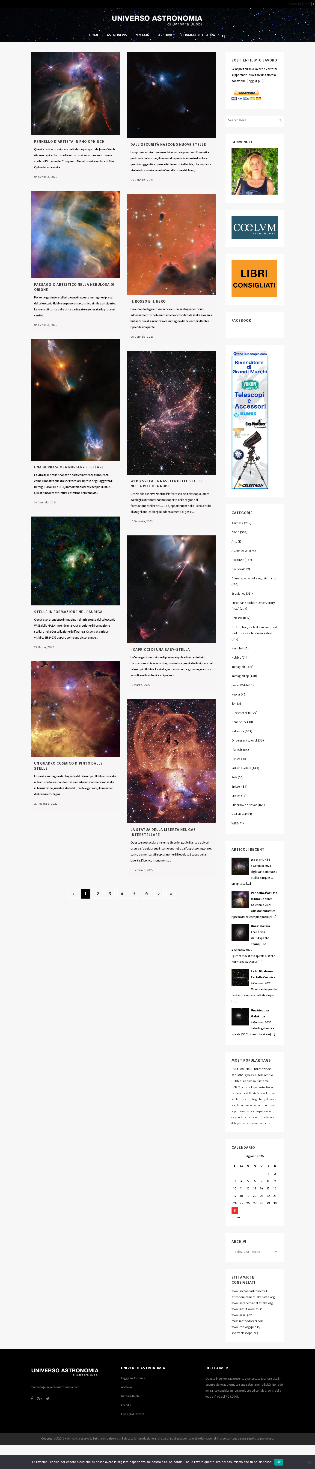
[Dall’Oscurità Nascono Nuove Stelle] (171, 95)
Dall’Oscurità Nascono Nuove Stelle (168, 145)
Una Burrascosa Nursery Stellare (69, 467)
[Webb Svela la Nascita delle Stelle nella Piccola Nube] (171, 413)
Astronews (239, 550)
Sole (234, 777)
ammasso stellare (251, 1105)
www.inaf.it (239, 1309)
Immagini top (240, 676)
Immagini (238, 667)
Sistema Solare (241, 768)
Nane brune (239, 722)
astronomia (242, 1068)
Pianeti (236, 749)
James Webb (240, 685)
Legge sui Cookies (133, 1378)
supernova (252, 1123)
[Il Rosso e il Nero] (171, 244)
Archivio (126, 1387)
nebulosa (249, 1081)
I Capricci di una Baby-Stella (160, 650)
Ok (279, 1462)
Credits (126, 1405)
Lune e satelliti (241, 713)
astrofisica (266, 1087)
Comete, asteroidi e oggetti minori (254, 578)
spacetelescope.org (245, 1333)
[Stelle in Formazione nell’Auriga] (75, 561)
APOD (236, 532)
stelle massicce (253, 1117)
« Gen (236, 1217)
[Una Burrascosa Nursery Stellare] (75, 400)
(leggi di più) (255, 81)
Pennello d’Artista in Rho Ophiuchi (70, 142)
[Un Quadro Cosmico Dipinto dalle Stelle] (75, 709)
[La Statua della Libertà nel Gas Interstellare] (171, 761)
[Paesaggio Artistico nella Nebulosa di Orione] (75, 234)
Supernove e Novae (244, 805)
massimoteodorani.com (248, 1321)
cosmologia (250, 1087)
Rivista (236, 759)
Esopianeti (239, 593)
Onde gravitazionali (245, 740)
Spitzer (236, 786)
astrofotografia (252, 1099)
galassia (250, 1075)
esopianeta (237, 1117)
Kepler (236, 694)
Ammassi (238, 523)
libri (234, 703)
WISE (235, 823)
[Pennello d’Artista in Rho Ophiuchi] (75, 93)
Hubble (236, 657)
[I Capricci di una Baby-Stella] (171, 589)
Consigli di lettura (132, 1414)
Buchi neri (238, 560)
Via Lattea (238, 814)
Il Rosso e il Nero (148, 301)
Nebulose (238, 731)
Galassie (237, 618)
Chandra (237, 569)
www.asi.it (255, 1309)
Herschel (237, 648)
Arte (234, 541)
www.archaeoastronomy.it (249, 1291)
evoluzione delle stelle (246, 1093)
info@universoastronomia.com (58, 1387)
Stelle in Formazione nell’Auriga (68, 612)
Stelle (235, 795)
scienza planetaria (260, 1111)
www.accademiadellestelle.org (252, 1303)
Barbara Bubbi (130, 1396)
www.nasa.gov (242, 1315)
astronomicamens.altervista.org (253, 1297)
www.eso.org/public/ (246, 1327)
